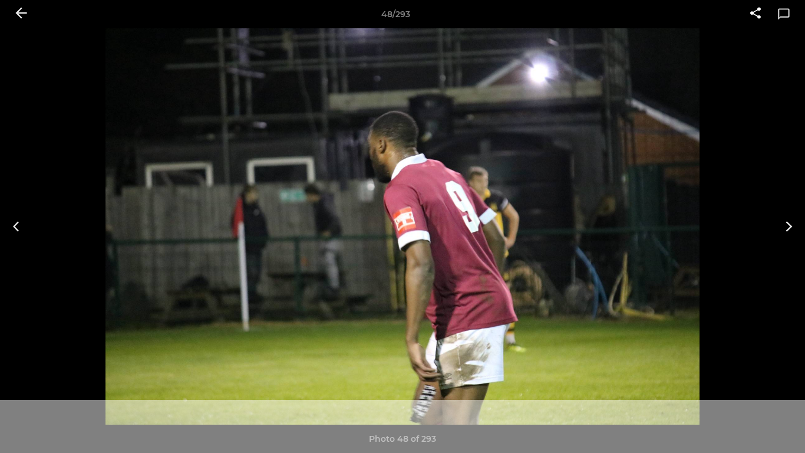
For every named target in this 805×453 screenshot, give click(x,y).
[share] (755, 14)
